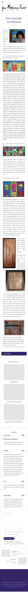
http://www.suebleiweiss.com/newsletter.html (14, 347)
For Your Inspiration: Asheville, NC (14, 401)
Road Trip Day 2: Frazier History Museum (14, 421)
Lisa (5, 481)
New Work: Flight (14, 382)
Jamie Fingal (7, 495)
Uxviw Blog (7, 435)
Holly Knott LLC (20, 586)
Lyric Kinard (7, 353)
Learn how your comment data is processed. (14, 543)
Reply (23, 435)
